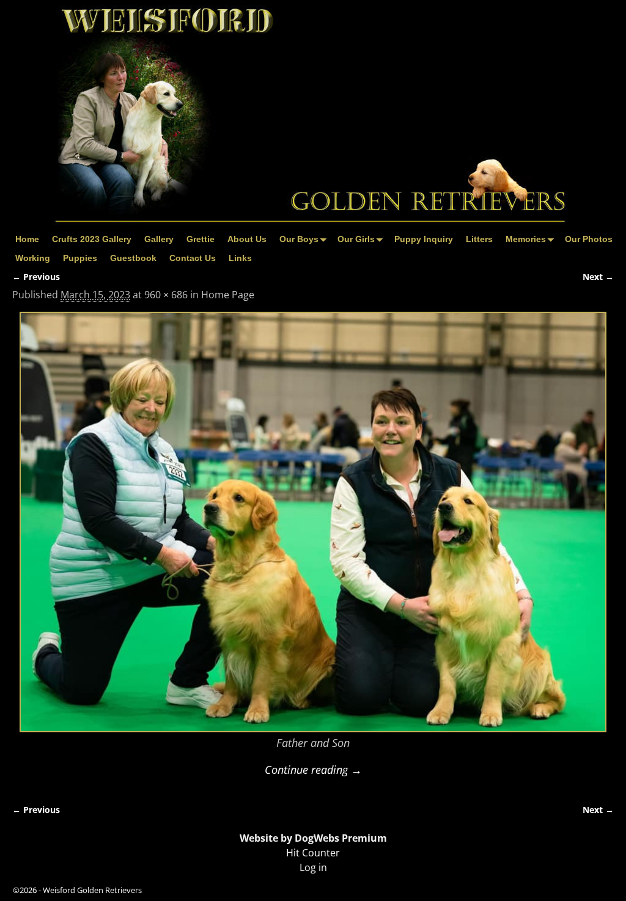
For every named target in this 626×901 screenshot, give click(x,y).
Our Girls (356, 239)
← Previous (36, 276)
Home (27, 239)
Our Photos (589, 239)
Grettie (200, 239)
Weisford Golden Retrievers (92, 889)
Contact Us (192, 258)
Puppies (80, 258)
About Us (247, 239)
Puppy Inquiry (423, 239)
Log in (313, 867)
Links (240, 258)
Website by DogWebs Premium (313, 838)
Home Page (227, 294)
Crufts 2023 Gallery (91, 239)
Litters (479, 239)
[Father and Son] (312, 522)
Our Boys (299, 239)
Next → (598, 276)
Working (32, 258)
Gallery (159, 239)
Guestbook (133, 258)
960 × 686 (166, 294)
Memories (526, 239)
